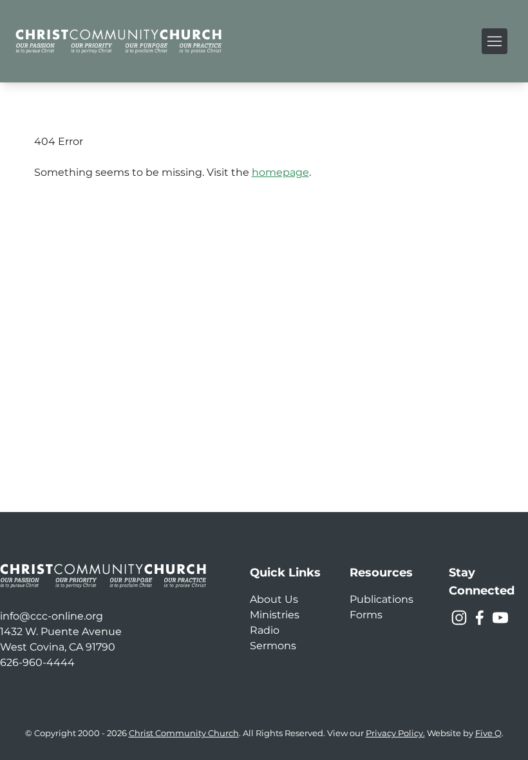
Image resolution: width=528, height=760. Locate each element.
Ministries (274, 615)
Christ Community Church (184, 733)
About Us (274, 599)
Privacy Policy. (395, 733)
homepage (280, 172)
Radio (264, 630)
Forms (366, 615)
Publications (381, 599)
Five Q (488, 733)
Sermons (273, 646)
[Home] (118, 41)
